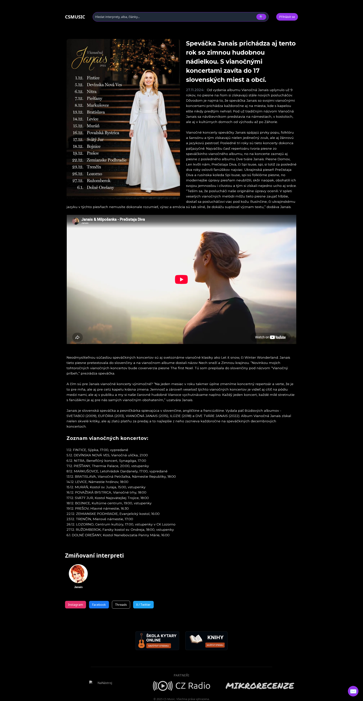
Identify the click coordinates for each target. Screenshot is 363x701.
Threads (121, 605)
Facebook (99, 605)
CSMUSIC (75, 17)
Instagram (75, 605)
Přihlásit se (287, 17)
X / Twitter (143, 605)
